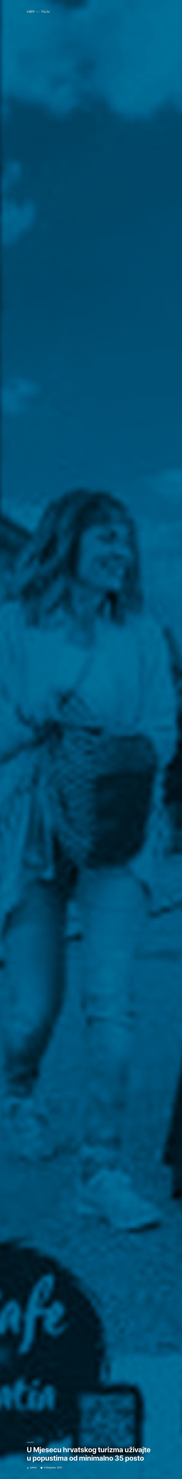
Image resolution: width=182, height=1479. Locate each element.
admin (33, 1467)
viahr (31, 11)
